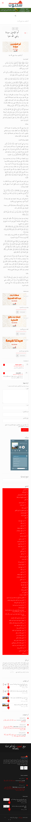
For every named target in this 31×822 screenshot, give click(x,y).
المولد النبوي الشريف (20, 541)
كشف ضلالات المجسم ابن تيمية (19, 640)
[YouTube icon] (8, 820)
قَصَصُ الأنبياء (24, 587)
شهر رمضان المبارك (21, 546)
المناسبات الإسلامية (23, 536)
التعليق (27, 388)
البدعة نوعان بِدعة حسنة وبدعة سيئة (18, 605)
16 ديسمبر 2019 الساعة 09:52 (19, 366)
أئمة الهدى (24, 490)
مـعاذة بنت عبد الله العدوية (24, 307)
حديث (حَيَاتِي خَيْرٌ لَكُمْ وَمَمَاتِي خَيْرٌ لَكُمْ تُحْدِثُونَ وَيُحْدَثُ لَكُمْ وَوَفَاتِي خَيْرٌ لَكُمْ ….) (15, 735)
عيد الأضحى (22, 551)
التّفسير (25, 500)
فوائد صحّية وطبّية (23, 585)
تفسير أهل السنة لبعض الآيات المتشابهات (17, 618)
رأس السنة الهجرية (21, 544)
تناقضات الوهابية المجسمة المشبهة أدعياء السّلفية (16, 620)
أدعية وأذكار (24, 492)
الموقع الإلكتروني (26, 418)
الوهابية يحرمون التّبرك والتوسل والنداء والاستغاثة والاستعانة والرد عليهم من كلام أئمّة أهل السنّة (14, 610)
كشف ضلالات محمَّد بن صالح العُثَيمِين (18, 643)
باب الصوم (22, 526)
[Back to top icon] (5, 817)
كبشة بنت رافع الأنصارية (24, 329)
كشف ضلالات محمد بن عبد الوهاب (18, 645)
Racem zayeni (18, 365)
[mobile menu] (3, 3)
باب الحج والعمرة (21, 521)
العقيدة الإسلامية (23, 513)
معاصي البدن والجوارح (22, 651)
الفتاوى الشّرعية (23, 515)
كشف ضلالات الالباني (20, 638)
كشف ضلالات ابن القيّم (20, 633)
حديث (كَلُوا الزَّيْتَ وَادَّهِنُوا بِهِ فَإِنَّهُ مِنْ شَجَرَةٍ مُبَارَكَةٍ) (14, 720)
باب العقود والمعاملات (20, 531)
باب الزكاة (22, 523)
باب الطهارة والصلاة (20, 528)
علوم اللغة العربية (23, 582)
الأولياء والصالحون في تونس (22, 495)
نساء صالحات (24, 653)
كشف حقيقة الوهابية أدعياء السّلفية (18, 630)
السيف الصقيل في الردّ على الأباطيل (20, 510)
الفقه (25, 518)
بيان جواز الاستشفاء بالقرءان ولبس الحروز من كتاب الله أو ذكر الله (14, 614)
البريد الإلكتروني (26, 411)
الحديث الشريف (21, 503)
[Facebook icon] (10, 820)
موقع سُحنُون (20, 817)
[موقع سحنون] (15, 4)
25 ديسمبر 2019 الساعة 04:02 (18, 374)
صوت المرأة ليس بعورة (20, 628)
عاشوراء (23, 549)
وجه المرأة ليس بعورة (20, 648)
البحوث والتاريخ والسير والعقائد (21, 497)
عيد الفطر (22, 554)
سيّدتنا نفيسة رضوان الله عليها (24, 351)
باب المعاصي (22, 533)
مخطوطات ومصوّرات (22, 595)
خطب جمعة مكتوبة (23, 557)
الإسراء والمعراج (21, 539)
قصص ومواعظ (23, 590)
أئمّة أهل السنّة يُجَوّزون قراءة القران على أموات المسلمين (15, 598)
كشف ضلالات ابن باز (20, 635)
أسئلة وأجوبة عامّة (21, 562)
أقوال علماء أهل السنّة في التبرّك (19, 603)
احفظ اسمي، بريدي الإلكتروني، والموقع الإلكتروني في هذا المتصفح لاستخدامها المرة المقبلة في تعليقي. (17, 425)
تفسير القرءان (22, 505)
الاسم (27, 405)
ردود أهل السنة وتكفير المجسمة (19, 625)
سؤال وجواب (24, 559)
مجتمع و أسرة (24, 592)
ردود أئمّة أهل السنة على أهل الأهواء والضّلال (16, 623)
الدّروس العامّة (24, 508)
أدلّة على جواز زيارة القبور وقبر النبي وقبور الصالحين (15, 600)
